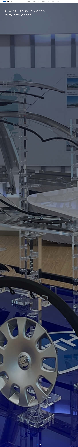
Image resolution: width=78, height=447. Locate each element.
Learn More (11, 20)
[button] (37, 444)
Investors (43, 1)
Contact (57, 1)
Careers (52, 1)
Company (28, 1)
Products (34, 1)
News (48, 1)
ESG (38, 1)
